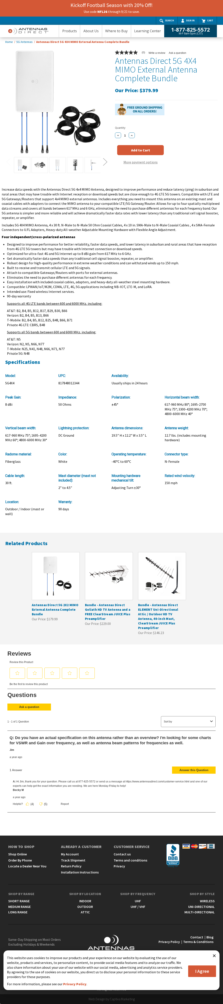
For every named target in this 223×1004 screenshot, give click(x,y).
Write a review (157, 53)
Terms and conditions (130, 860)
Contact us (122, 854)
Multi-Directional (199, 912)
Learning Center (147, 31)
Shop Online (17, 854)
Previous (8, 161)
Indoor (85, 901)
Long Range (17, 912)
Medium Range (19, 906)
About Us (91, 31)
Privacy (119, 866)
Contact (196, 937)
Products (69, 31)
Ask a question (177, 53)
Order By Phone (20, 860)
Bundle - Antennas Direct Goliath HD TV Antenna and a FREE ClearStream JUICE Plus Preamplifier (107, 612)
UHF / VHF (138, 906)
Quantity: (120, 127)
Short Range (19, 901)
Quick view (55, 571)
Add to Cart (56, 580)
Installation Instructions (80, 872)
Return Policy (71, 866)
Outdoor (85, 906)
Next (105, 161)
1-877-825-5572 (190, 30)
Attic (85, 912)
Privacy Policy (169, 942)
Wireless (207, 901)
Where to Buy (116, 31)
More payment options (140, 162)
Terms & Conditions (198, 942)
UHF (138, 901)
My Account (70, 854)
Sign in (190, 20)
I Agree (202, 971)
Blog (209, 937)
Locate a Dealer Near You (27, 866)
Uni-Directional (201, 906)
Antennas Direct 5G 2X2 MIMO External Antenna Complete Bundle (55, 609)
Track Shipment (73, 860)
